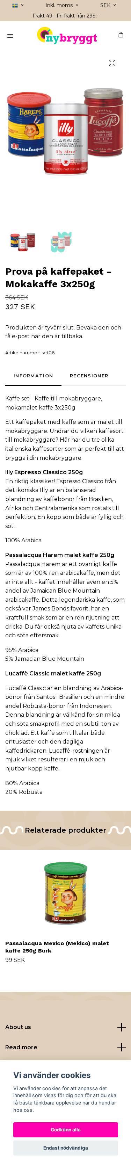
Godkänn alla (66, 1129)
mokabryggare (80, 398)
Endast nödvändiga (65, 1148)
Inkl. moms (59, 5)
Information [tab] (33, 375)
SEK (106, 5)
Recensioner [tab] (89, 375)
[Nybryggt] (67, 35)
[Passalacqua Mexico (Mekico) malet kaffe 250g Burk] (65, 893)
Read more (21, 1047)
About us (18, 1027)
